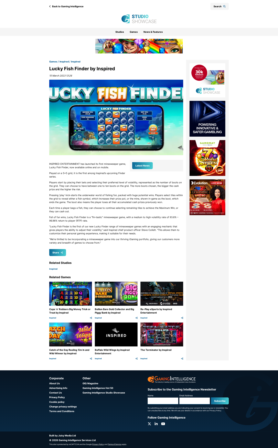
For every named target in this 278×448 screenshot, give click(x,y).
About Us (54, 383)
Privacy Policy (57, 397)
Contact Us (55, 392)
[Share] (91, 314)
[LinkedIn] (156, 424)
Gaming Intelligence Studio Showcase (104, 392)
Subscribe (220, 400)
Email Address (186, 395)
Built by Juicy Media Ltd (62, 435)
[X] (149, 424)
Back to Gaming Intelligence (68, 6)
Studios (119, 31)
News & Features (153, 31)
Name (150, 395)
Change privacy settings (63, 406)
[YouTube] (163, 424)
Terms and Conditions (61, 411)
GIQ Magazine (90, 383)
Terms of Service (114, 444)
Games (134, 31)
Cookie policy (56, 401)
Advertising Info (58, 388)
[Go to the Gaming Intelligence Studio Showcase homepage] (139, 18)
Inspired (64, 58)
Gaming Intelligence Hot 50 (98, 388)
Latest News (142, 161)
